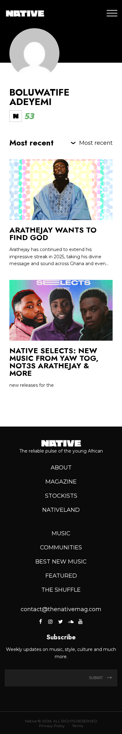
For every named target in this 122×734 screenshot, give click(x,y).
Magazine (61, 481)
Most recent (96, 143)
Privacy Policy (52, 725)
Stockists (61, 495)
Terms (77, 725)
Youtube (80, 621)
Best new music (61, 561)
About (61, 467)
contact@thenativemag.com (61, 609)
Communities (61, 547)
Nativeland (61, 509)
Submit (96, 678)
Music (61, 533)
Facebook (41, 621)
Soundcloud (70, 621)
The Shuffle (61, 589)
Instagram (50, 621)
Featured (61, 575)
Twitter (60, 621)
